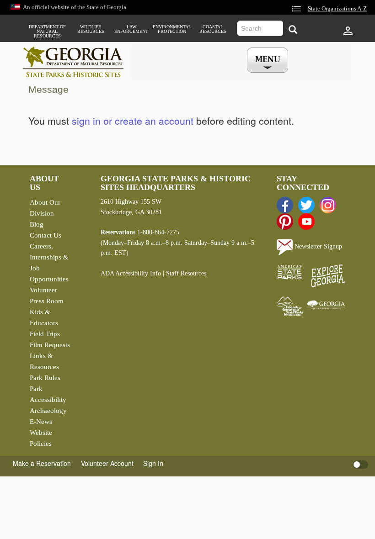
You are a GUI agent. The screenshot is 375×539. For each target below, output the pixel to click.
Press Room (47, 301)
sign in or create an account (132, 120)
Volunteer (43, 290)
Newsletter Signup (317, 246)
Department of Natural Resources (47, 31)
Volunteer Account (107, 463)
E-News (41, 421)
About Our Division (45, 208)
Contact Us (45, 235)
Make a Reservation (42, 463)
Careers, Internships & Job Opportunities (49, 263)
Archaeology (48, 410)
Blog (36, 224)
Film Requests (50, 345)
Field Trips (45, 334)
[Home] (76, 62)
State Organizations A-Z (337, 8)
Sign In (153, 463)
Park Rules (45, 377)
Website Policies (41, 438)
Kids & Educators (44, 317)
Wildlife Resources (90, 29)
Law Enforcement (131, 29)
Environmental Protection (172, 29)
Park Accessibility (48, 394)
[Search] (293, 29)
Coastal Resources (212, 29)
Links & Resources (44, 361)
